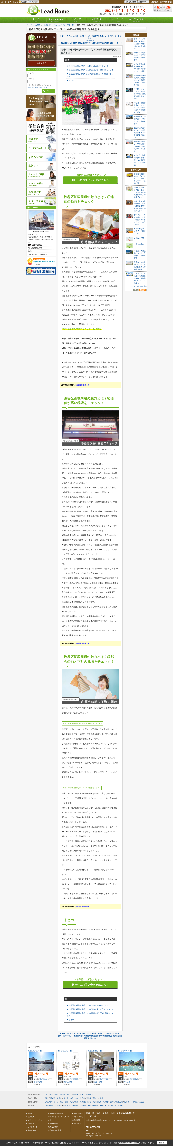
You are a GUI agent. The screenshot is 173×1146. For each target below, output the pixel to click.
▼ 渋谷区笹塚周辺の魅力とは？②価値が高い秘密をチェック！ (90, 70)
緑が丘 (45, 1079)
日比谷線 (134, 1102)
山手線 (126, 1102)
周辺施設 (76, 1120)
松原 (101, 1098)
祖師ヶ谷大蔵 (93, 1105)
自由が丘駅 (38, 1082)
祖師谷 (52, 1098)
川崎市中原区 (90, 1094)
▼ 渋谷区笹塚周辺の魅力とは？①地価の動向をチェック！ (88, 66)
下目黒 (105, 1079)
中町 (136, 1079)
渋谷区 (62, 1094)
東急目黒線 (97, 1102)
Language (56, 19)
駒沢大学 (66, 1105)
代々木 (65, 1098)
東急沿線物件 (53, 1127)
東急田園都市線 (85, 1102)
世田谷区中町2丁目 (125, 1051)
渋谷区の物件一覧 (82, 385)
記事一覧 (90, 41)
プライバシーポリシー (36, 1120)
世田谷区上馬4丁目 (65, 1051)
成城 (76, 1098)
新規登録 (24, 2)
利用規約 (31, 1123)
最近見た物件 (131, 2)
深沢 (47, 1098)
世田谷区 (72, 1079)
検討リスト (144, 2)
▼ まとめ (70, 80)
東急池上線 (118, 1102)
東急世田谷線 (108, 1102)
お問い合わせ (136, 19)
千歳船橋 (83, 1105)
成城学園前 (49, 1105)
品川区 (75, 1094)
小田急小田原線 (62, 1102)
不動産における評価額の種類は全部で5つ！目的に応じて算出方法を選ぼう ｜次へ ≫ (90, 43)
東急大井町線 (50, 1102)
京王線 (141, 1102)
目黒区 (41, 1079)
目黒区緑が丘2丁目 (35, 1051)
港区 (81, 1094)
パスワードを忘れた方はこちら (37, 87)
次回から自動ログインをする (40, 85)
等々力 (95, 1098)
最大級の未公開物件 (55, 1113)
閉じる (161, 1143)
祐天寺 (107, 1105)
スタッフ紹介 (78, 1117)
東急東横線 (74, 1102)
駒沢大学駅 (68, 1082)
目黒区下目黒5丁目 (95, 1051)
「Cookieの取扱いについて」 (129, 1143)
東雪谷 (59, 1098)
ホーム (36, 19)
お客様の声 (77, 1123)
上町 (101, 1105)
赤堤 (71, 1098)
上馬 (76, 1079)
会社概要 (96, 19)
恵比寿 (88, 1098)
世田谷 (82, 1098)
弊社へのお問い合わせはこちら (90, 180)
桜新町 (120, 1105)
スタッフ (76, 19)
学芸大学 (58, 1105)
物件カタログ (32, 1130)
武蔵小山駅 (98, 1082)
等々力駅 (127, 1082)
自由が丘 (75, 1105)
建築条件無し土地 (54, 1130)
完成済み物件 (53, 1123)
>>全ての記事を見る (139, 286)
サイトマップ (116, 19)
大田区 (69, 1094)
